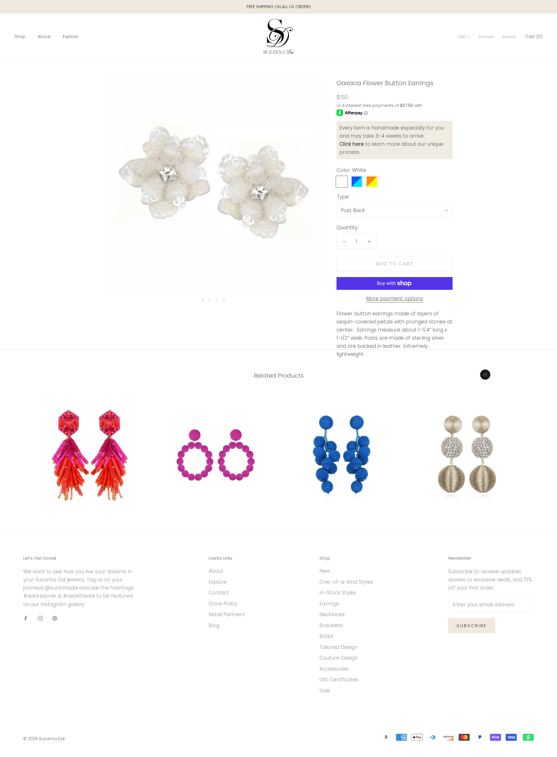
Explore (70, 37)
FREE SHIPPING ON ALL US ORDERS (279, 7)
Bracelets (331, 625)
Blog (214, 625)
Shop (20, 37)
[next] (538, 448)
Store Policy (223, 603)
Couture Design (338, 657)
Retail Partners (227, 614)
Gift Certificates (338, 679)
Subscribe (472, 626)
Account (486, 37)
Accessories (334, 668)
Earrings (329, 603)
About (44, 37)
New (324, 570)
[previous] (18, 448)
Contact (219, 592)
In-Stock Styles (337, 592)
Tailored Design (338, 647)
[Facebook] (25, 618)
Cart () (533, 37)
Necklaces (332, 614)
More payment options (394, 298)
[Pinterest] (54, 618)
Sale (324, 690)
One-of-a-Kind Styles (346, 581)
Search (509, 37)
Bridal (326, 636)
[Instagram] (40, 618)
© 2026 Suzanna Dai (44, 739)
